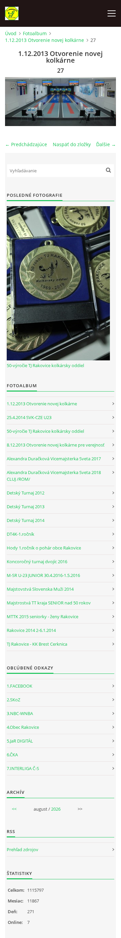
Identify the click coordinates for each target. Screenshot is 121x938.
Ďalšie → (106, 144)
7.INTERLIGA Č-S (23, 768)
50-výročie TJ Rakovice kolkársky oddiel (45, 365)
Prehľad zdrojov (22, 849)
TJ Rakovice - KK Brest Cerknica (37, 644)
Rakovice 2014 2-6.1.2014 (31, 630)
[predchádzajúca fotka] (16, 101)
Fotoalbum (35, 33)
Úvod (10, 33)
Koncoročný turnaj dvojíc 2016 (37, 562)
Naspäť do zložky (72, 144)
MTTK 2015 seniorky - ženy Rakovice (42, 616)
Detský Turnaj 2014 (25, 520)
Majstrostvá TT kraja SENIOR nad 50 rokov (49, 603)
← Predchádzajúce (26, 144)
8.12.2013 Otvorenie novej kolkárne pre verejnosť (56, 445)
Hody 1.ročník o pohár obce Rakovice (44, 548)
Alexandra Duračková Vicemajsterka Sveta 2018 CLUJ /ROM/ (54, 475)
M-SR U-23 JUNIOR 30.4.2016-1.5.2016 (43, 575)
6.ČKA (12, 755)
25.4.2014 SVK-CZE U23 (29, 417)
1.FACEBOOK (19, 686)
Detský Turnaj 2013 (25, 507)
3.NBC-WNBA (20, 713)
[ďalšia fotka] (105, 101)
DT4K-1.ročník (20, 534)
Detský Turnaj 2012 (25, 493)
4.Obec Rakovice (23, 727)
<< (14, 809)
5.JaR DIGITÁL (20, 741)
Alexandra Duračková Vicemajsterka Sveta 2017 (54, 459)
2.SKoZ (13, 700)
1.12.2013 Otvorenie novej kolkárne (44, 40)
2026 (56, 809)
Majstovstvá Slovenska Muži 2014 (40, 589)
